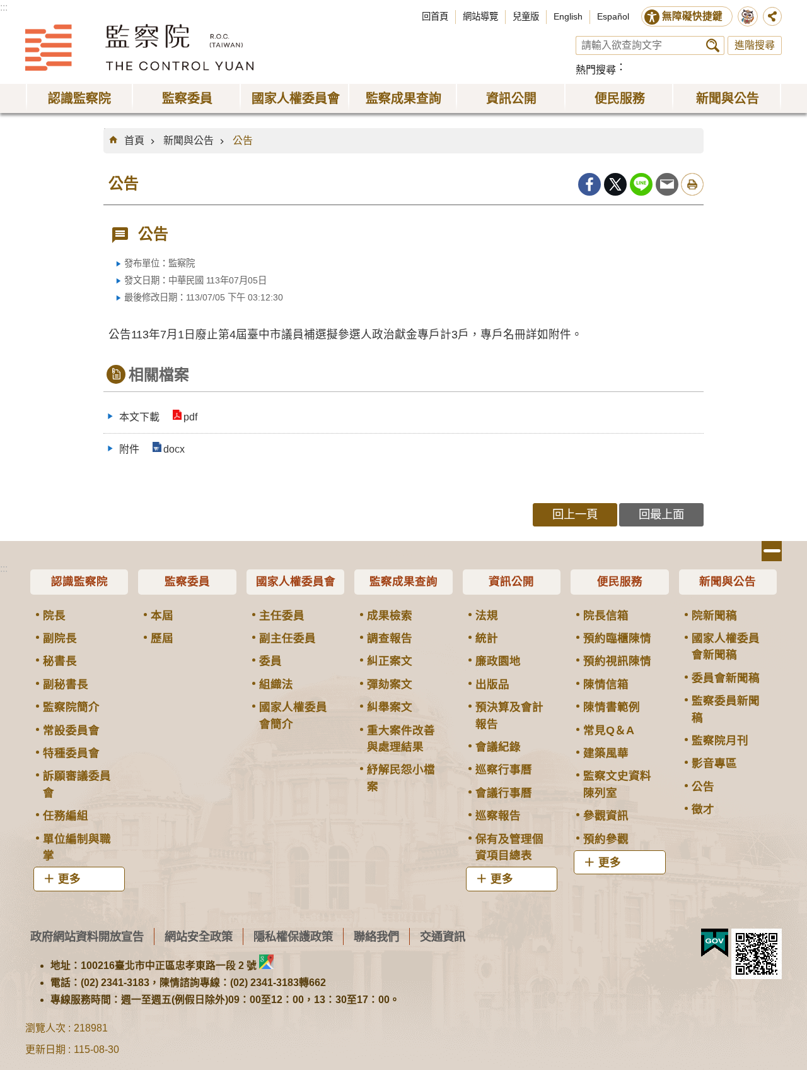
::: (4, 7)
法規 (486, 615)
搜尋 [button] (712, 45)
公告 (243, 140)
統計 (486, 638)
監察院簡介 (71, 707)
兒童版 (526, 16)
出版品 (492, 684)
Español (613, 16)
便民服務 (619, 581)
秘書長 (60, 661)
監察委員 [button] (187, 98)
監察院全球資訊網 (139, 47)
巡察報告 (498, 815)
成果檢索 (389, 615)
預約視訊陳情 (617, 661)
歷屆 (162, 638)
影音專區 (714, 763)
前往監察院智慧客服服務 (748, 16)
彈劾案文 (389, 684)
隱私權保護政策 (293, 936)
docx (174, 449)
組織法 (276, 684)
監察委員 (187, 581)
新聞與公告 (188, 140)
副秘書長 (65, 684)
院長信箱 (606, 615)
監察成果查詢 (403, 581)
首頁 (134, 140)
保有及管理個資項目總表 (509, 847)
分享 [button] (772, 16)
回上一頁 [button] (575, 514)
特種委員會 (71, 753)
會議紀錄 (498, 746)
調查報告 (389, 638)
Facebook (589, 184)
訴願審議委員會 (77, 784)
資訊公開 (511, 581)
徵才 (703, 809)
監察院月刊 (720, 740)
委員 (270, 661)
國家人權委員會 (295, 581)
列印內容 (692, 184)
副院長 (60, 638)
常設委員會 (71, 730)
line (641, 184)
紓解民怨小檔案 (401, 777)
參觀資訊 (606, 815)
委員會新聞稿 (726, 678)
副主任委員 (287, 638)
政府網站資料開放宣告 (87, 936)
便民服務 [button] (620, 98)
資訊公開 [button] (511, 98)
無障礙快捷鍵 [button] (692, 16)
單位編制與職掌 (77, 847)
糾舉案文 (389, 707)
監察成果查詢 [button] (403, 98)
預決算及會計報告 (509, 715)
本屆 (162, 615)
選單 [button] (772, 551)
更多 (69, 878)
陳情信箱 (606, 684)
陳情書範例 (611, 707)
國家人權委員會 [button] (296, 98)
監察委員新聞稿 (726, 708)
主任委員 (282, 615)
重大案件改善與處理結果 (401, 738)
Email (667, 184)
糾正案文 (389, 661)
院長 (54, 615)
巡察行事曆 (503, 769)
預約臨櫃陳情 (617, 638)
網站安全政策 (199, 936)
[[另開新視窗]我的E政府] (714, 943)
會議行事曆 (503, 793)
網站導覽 (480, 16)
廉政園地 (498, 661)
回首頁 (435, 16)
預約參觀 (606, 839)
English (568, 16)
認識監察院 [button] (79, 98)
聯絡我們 (376, 936)
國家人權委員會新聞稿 (726, 646)
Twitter (615, 184)
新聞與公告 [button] (727, 98)
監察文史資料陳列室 (617, 784)
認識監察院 (79, 581)
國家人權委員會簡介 (293, 715)
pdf (190, 417)
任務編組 (65, 815)
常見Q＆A (608, 730)
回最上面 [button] (661, 514)
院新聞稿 (714, 615)
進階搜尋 (754, 45)
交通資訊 (442, 936)
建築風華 (606, 753)
